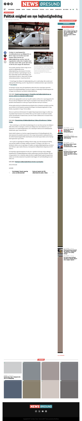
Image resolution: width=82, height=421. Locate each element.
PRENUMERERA (66, 23)
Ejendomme (18, 9)
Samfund (51, 9)
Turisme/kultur (58, 9)
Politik (47, 9)
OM (70, 9)
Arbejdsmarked (11, 9)
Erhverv (23, 9)
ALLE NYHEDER (61, 355)
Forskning (28, 9)
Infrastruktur (35, 9)
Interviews (42, 9)
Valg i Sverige (65, 9)
